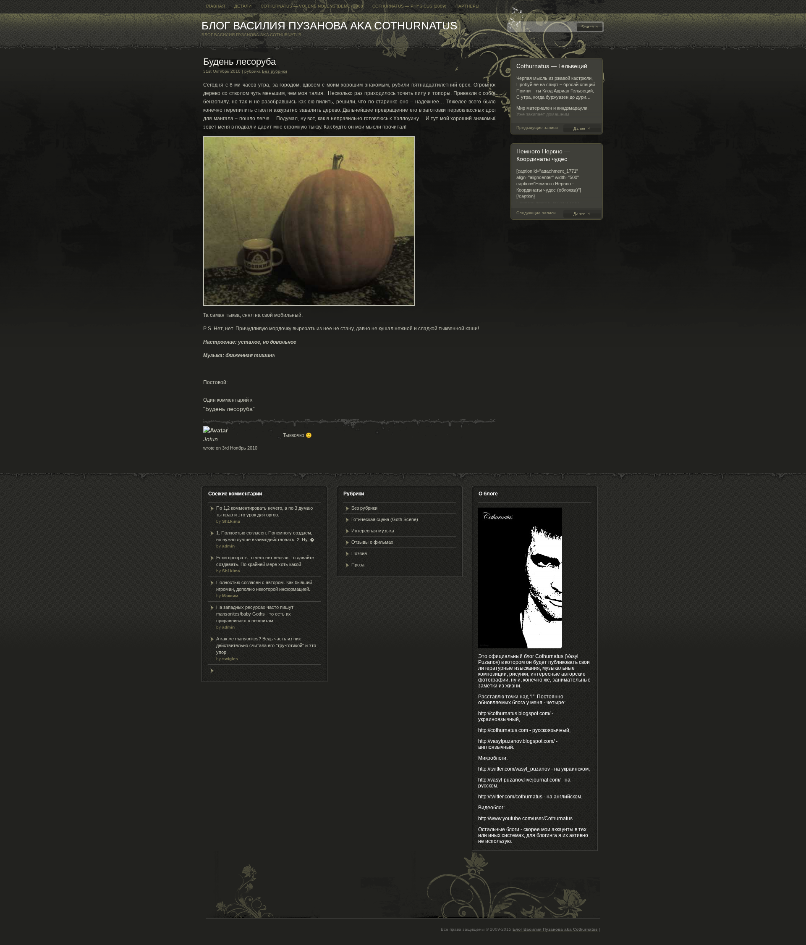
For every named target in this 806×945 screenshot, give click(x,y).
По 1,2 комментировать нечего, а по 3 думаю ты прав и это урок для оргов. (264, 514)
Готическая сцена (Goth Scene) (384, 519)
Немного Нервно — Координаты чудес (583, 214)
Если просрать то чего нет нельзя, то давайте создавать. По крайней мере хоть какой (265, 564)
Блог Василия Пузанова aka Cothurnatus (329, 25)
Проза (357, 564)
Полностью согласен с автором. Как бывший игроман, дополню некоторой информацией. (264, 589)
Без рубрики (274, 71)
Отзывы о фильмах (372, 542)
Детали (242, 6)
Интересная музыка (372, 530)
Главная (215, 6)
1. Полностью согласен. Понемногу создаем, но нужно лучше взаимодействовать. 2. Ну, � (265, 539)
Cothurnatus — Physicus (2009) (409, 6)
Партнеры (467, 6)
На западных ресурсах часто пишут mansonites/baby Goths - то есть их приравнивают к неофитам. (254, 617)
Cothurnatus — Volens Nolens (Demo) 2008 (312, 6)
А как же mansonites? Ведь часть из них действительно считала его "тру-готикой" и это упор (266, 648)
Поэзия (359, 553)
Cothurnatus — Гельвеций (551, 66)
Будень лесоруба (239, 61)
